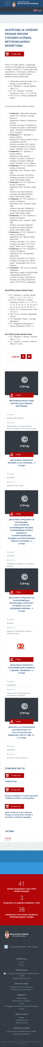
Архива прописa (21, 1023)
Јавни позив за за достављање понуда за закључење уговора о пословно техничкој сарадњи (19, 814)
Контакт (21, 965)
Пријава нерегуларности (21, 978)
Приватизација (21, 998)
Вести (21, 962)
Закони (21, 1017)
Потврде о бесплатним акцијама (21, 987)
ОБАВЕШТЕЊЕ (11, 781)
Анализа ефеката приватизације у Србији (21, 1031)
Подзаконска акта (21, 1020)
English (35, 10)
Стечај (8, 839)
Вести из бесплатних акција (21, 990)
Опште (21, 1004)
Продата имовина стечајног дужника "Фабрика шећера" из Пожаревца (21, 797)
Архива (21, 1009)
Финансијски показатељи (21, 1001)
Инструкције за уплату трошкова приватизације (21, 1006)
